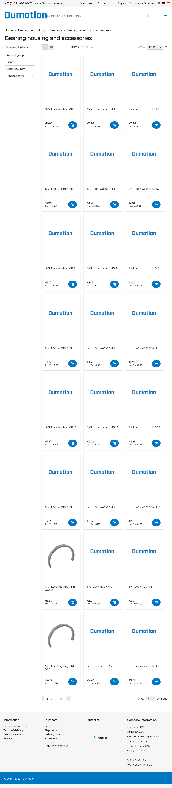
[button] (159, 4)
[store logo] (26, 15)
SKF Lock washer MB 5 (144, 189)
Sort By (141, 46)
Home (9, 30)
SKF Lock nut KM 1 (141, 586)
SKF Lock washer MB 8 (144, 268)
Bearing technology (32, 30)
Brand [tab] (9, 62)
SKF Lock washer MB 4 (102, 189)
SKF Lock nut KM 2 (99, 666)
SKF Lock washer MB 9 (60, 348)
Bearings (56, 30)
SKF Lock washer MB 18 (144, 666)
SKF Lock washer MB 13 (102, 427)
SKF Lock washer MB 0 (144, 109)
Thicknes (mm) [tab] (15, 75)
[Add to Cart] (72, 125)
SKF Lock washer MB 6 (60, 268)
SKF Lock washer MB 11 (144, 348)
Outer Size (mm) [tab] (16, 68)
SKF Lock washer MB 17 (144, 507)
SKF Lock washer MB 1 (60, 189)
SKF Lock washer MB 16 (102, 507)
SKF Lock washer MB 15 (60, 507)
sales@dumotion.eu (48, 3)
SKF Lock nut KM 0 (100, 586)
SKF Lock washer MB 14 (144, 427)
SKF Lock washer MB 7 (102, 268)
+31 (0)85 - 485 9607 (18, 3)
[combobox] (98, 15)
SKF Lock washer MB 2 (60, 109)
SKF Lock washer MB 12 (60, 427)
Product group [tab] (15, 55)
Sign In (122, 3)
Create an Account (142, 3)
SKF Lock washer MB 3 (102, 109)
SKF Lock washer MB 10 (102, 348)
